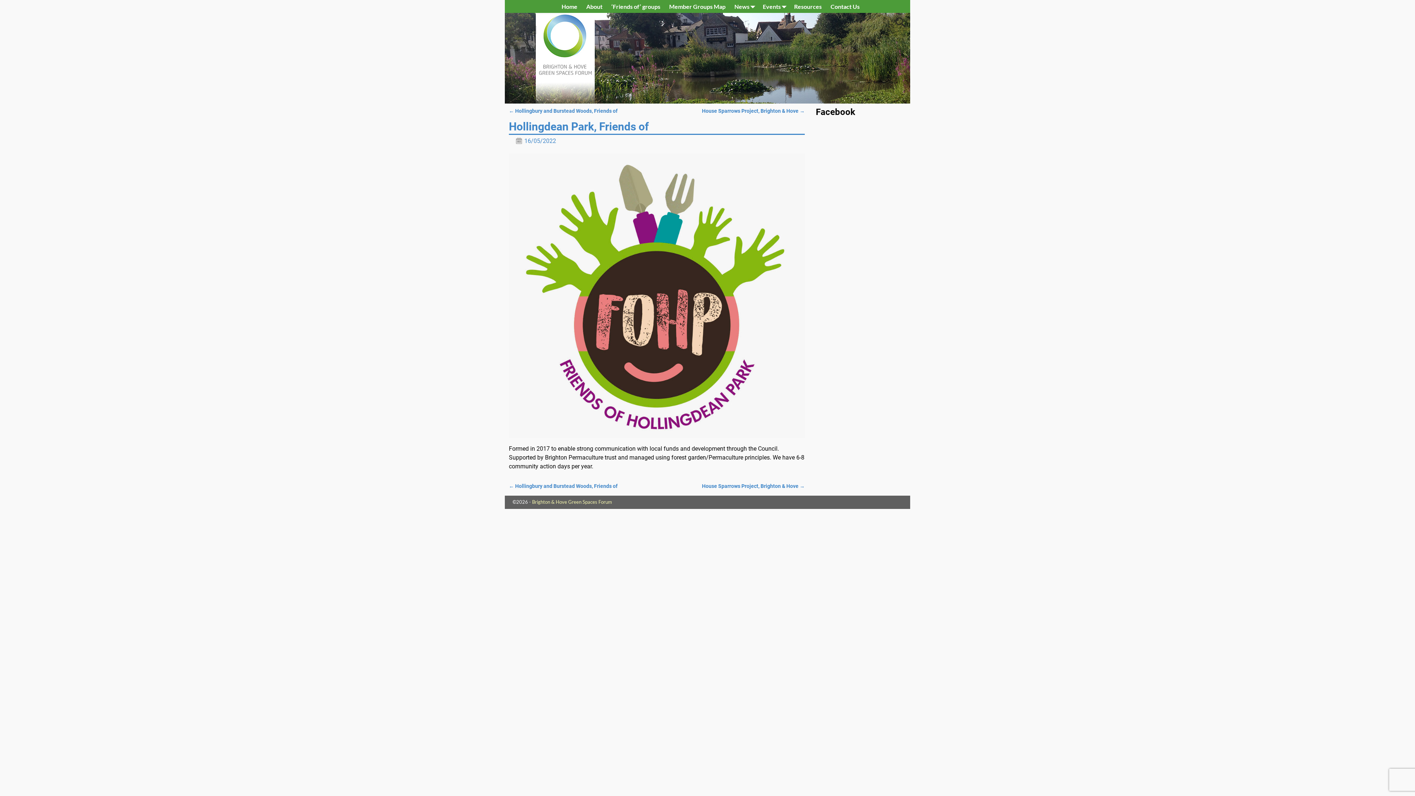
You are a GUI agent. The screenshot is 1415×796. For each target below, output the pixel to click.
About (594, 6)
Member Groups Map (697, 6)
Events (772, 6)
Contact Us (845, 6)
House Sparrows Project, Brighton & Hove (753, 111)
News (742, 6)
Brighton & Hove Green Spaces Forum (572, 502)
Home (569, 6)
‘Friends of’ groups (635, 6)
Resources (808, 6)
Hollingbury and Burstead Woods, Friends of (563, 111)
